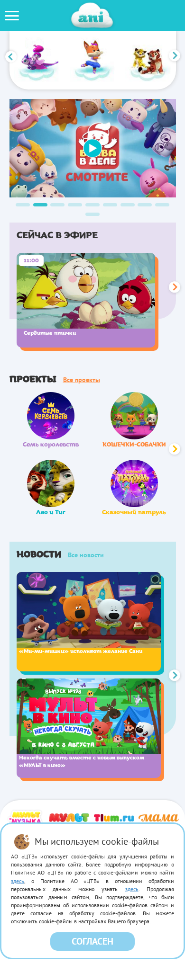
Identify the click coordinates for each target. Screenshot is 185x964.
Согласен (92, 941)
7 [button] (128, 204)
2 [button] (40, 204)
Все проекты (81, 379)
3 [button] (57, 204)
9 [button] (162, 204)
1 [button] (23, 204)
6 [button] (110, 204)
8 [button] (145, 204)
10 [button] (92, 214)
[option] (37, 60)
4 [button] (75, 204)
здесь (17, 880)
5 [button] (92, 204)
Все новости (86, 555)
